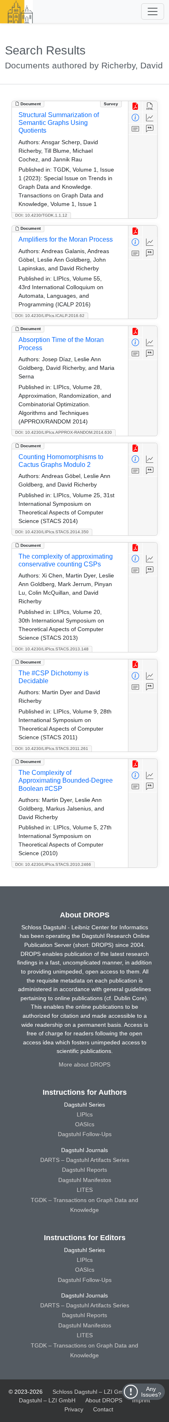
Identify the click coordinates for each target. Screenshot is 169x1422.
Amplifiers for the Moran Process (65, 239)
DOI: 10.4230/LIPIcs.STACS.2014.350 (52, 532)
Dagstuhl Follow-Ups (85, 1134)
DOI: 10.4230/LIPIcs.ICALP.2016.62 (49, 315)
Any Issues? (151, 1392)
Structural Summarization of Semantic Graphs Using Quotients (58, 122)
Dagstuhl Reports (84, 1169)
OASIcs (84, 1124)
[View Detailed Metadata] (135, 117)
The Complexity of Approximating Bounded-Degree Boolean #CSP (65, 780)
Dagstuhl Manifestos (84, 1180)
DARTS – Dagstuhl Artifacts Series (84, 1160)
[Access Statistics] (150, 117)
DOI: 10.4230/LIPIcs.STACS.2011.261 (51, 748)
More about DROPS (84, 1064)
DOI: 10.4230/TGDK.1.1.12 (41, 215)
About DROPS (103, 1400)
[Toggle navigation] (152, 11)
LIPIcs (85, 1114)
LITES (85, 1190)
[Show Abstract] (135, 129)
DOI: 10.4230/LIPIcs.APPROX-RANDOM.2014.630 (63, 432)
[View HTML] (150, 106)
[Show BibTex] (150, 129)
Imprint (141, 1400)
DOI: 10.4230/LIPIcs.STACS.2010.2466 (53, 864)
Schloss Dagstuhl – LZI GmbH (92, 1391)
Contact (103, 1409)
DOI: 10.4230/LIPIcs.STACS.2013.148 (52, 649)
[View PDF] (135, 106)
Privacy (73, 1409)
